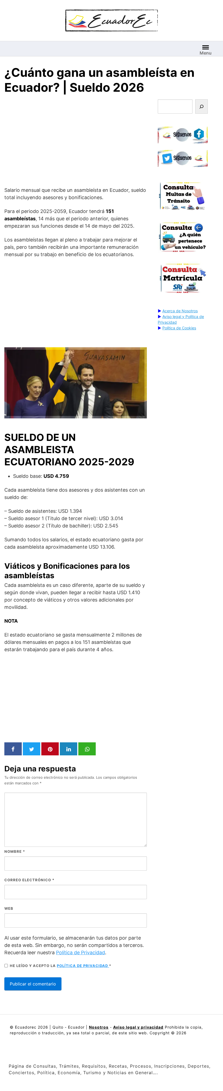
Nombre (14, 851)
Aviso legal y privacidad (138, 1027)
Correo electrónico (29, 880)
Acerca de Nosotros (180, 310)
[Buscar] (201, 106)
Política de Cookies (179, 328)
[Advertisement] (75, 142)
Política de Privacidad (80, 952)
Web (8, 908)
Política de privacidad (83, 965)
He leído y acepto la (60, 965)
